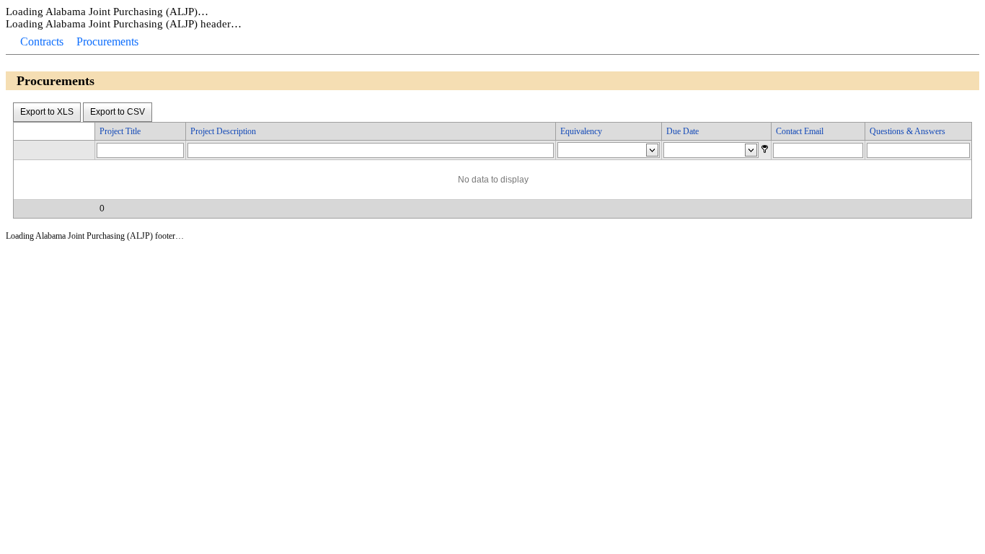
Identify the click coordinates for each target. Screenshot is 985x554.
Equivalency (581, 131)
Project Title (120, 131)
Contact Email (799, 131)
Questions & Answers (907, 131)
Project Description (223, 131)
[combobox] (595, 151)
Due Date (682, 131)
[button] (764, 149)
